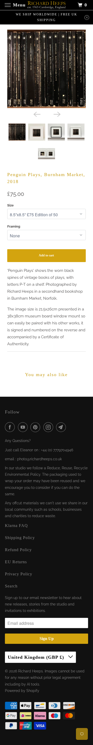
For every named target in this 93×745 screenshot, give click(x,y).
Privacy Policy (18, 574)
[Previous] (36, 113)
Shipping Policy (20, 537)
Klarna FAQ (16, 525)
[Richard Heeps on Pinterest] (36, 427)
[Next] (56, 113)
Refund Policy (18, 550)
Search (11, 586)
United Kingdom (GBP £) (37, 657)
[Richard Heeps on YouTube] (24, 427)
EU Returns (16, 562)
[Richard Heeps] (46, 5)
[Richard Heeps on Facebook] (11, 427)
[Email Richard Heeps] (62, 427)
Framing (13, 226)
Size (10, 205)
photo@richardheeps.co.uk (39, 459)
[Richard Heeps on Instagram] (49, 427)
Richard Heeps (30, 671)
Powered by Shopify (22, 691)
